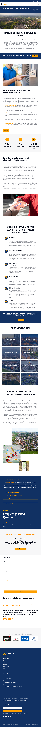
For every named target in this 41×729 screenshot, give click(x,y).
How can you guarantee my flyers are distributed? (14, 495)
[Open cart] (38, 4)
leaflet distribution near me (20, 548)
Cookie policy (28, 724)
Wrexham (5, 664)
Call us (6, 676)
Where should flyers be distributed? (11, 503)
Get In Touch (6, 130)
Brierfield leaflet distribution (30, 339)
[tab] (20, 479)
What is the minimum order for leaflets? (12, 492)
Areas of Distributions (8, 575)
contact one (35, 55)
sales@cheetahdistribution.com (10, 1)
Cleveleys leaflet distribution (11, 365)
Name (5, 561)
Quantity (5, 571)
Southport (5, 660)
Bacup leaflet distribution (29, 352)
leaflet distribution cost (10, 482)
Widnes (4, 668)
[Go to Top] (39, 727)
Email (5, 566)
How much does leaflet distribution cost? (12, 479)
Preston (4, 662)
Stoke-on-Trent (6, 666)
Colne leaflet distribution (11, 378)
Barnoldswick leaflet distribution (11, 340)
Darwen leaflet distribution (29, 378)
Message (5, 580)
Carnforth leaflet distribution (11, 352)
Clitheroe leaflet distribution (29, 365)
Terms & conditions (35, 724)
